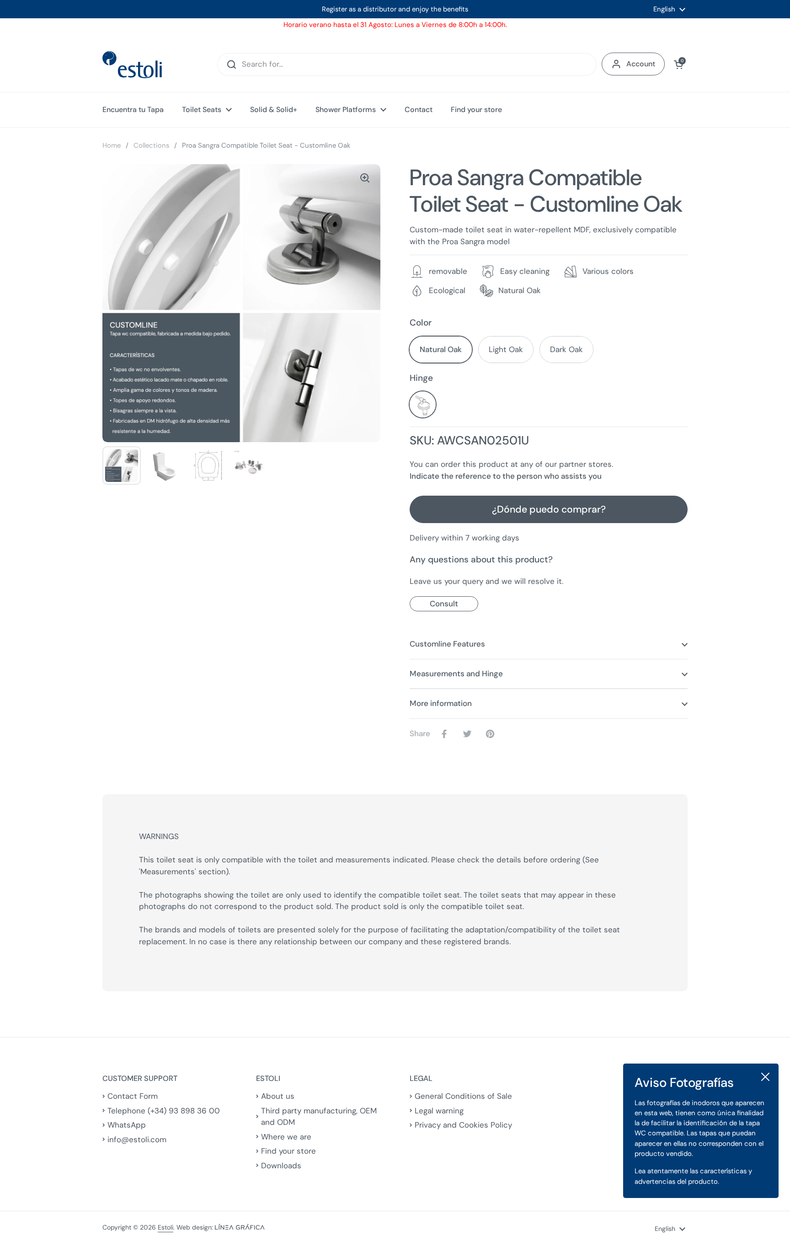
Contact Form (132, 1096)
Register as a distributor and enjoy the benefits (395, 9)
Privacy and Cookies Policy (463, 1125)
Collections (151, 145)
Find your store (288, 1151)
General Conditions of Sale (463, 1096)
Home (111, 145)
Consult (444, 604)
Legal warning (439, 1111)
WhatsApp (126, 1125)
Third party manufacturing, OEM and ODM (319, 1117)
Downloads (281, 1165)
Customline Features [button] (447, 644)
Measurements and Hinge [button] (456, 673)
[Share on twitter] (469, 734)
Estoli (165, 1227)
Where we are (286, 1137)
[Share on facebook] (446, 734)
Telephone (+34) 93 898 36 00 (163, 1111)
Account (640, 64)
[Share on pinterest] (492, 734)
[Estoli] (132, 64)
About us (277, 1096)
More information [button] (441, 703)
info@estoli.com (136, 1139)
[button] (678, 64)
